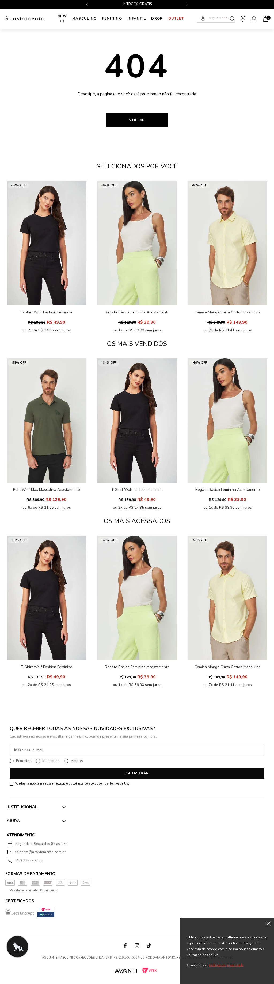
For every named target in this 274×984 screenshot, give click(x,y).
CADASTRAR (137, 773)
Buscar (232, 19)
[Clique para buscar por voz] (203, 19)
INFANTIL (136, 18)
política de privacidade (226, 965)
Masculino (84, 18)
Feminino (112, 18)
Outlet (176, 18)
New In (62, 19)
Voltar (137, 120)
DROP (157, 18)
